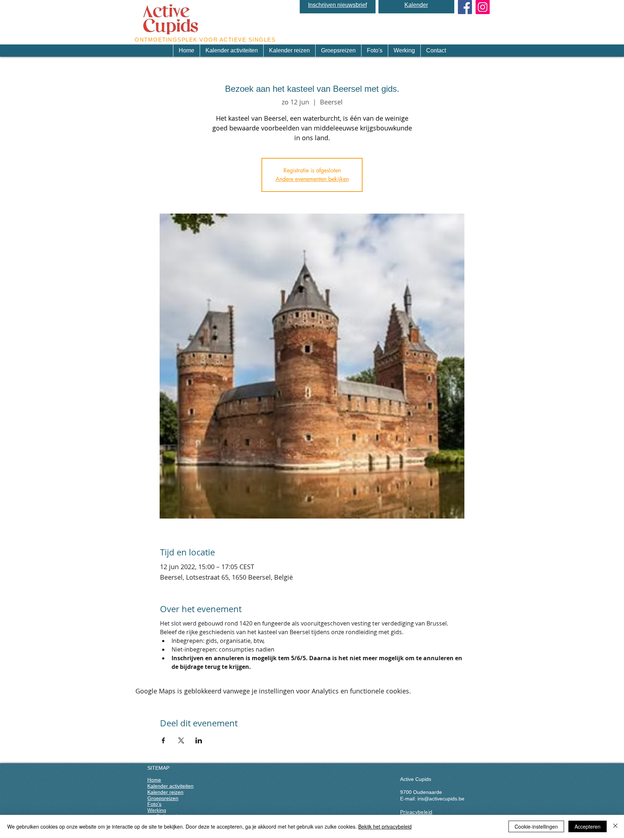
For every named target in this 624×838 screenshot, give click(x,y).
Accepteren (588, 826)
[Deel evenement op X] (181, 740)
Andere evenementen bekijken (312, 179)
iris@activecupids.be (440, 799)
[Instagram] (483, 7)
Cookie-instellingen (536, 826)
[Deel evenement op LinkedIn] (198, 740)
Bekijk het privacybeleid (385, 826)
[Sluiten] (615, 826)
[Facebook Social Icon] (465, 7)
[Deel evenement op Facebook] (163, 740)
